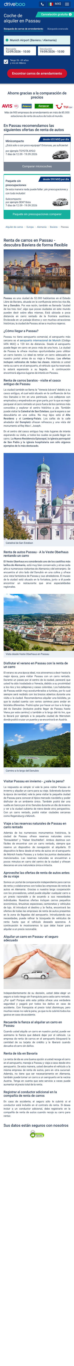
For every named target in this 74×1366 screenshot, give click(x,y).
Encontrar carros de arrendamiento (37, 73)
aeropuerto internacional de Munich (40, 340)
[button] (42, 4)
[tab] (23, 27)
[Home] (15, 4)
